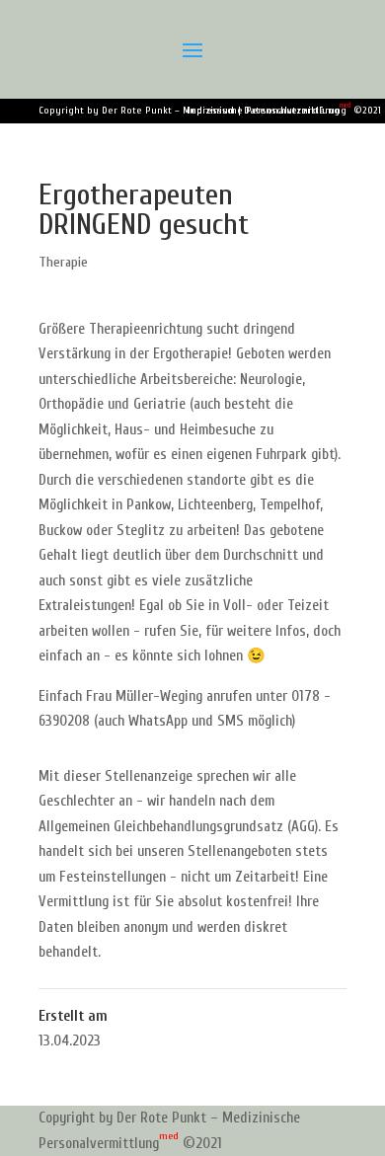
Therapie (63, 262)
